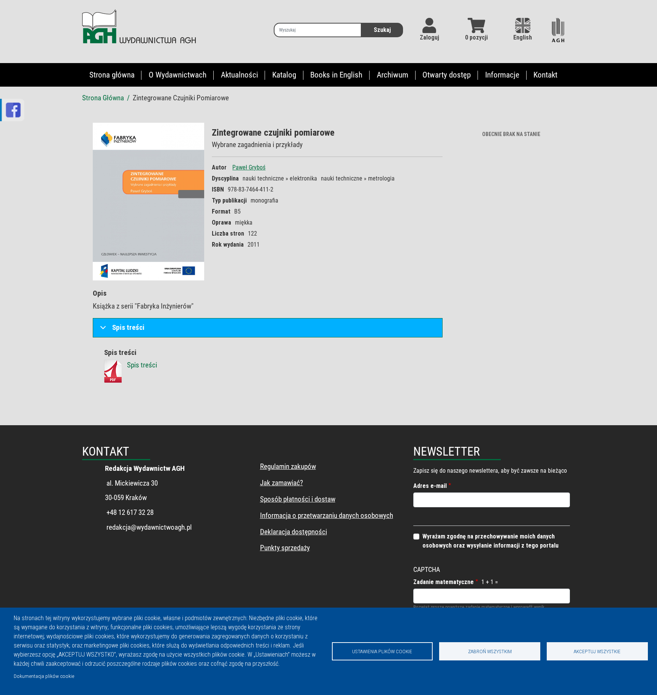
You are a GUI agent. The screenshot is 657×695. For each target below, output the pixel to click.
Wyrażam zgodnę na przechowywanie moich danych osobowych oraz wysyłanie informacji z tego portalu (490, 541)
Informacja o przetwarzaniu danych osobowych (326, 515)
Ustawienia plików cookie (382, 651)
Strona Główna (103, 97)
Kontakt (545, 74)
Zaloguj (429, 37)
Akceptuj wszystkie (597, 651)
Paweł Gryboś (248, 167)
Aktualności (239, 74)
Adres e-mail (430, 485)
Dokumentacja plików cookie (44, 676)
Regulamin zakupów (288, 466)
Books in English (336, 74)
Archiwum (392, 74)
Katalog (284, 74)
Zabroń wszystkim (490, 651)
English (522, 37)
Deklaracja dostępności (293, 531)
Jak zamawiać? (281, 482)
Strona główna (112, 74)
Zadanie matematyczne (443, 582)
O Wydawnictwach (177, 74)
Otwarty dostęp (446, 74)
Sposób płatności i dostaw (297, 499)
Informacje (502, 74)
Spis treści (128, 327)
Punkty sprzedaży (285, 547)
